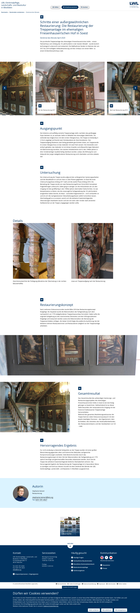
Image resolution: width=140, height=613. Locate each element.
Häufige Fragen (79, 557)
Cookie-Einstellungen (70, 587)
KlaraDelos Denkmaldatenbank (84, 564)
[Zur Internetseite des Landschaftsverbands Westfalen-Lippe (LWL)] (133, 4)
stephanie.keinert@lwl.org (42, 497)
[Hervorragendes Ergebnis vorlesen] (41, 440)
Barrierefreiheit (62, 584)
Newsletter (106, 565)
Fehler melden (123, 584)
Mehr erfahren (94, 610)
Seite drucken (112, 584)
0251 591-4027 (41, 500)
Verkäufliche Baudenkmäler (83, 561)
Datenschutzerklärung (50, 606)
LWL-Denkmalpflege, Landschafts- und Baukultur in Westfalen (13, 5)
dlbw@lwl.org (17, 570)
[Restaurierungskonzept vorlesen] (41, 299)
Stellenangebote (79, 570)
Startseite (4, 12)
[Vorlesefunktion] (40, 105)
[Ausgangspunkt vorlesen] (41, 123)
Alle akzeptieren (120, 610)
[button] (35, 407)
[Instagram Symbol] (102, 557)
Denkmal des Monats (32, 12)
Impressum (102, 584)
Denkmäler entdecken (16, 12)
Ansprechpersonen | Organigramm (26, 574)
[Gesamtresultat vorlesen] (79, 388)
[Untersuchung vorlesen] (41, 167)
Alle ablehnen (107, 610)
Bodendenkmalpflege (81, 567)
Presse (105, 568)
